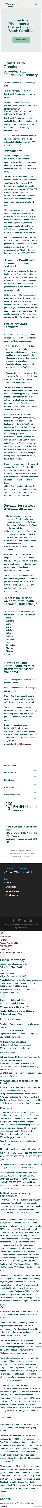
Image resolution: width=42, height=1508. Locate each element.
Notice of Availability (22, 856)
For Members (5, 940)
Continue (3, 1492)
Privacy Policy (16, 853)
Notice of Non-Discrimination (22, 850)
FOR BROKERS (6, 946)
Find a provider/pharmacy (11, 952)
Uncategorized (26, 872)
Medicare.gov (10, 1073)
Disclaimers (29, 853)
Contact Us (4, 949)
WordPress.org (12, 895)
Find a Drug (21, 40)
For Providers (5, 937)
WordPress (22, 928)
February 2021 (12, 872)
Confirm (3, 1506)
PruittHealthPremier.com (21, 744)
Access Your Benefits (9, 943)
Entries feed (11, 887)
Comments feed (12, 891)
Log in (8, 883)
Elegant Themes (22, 924)
